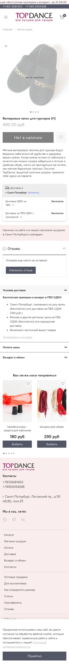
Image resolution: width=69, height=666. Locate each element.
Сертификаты (13, 602)
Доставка (10, 554)
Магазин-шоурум (15, 541)
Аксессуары (24, 29)
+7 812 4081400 (13, 6)
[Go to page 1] (3, 453)
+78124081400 (13, 482)
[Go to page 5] (13, 453)
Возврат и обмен (15, 560)
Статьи (8, 596)
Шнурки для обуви (52, 426)
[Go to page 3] (8, 453)
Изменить (33, 192)
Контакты (10, 567)
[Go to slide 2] (33, 112)
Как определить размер (19, 590)
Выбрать (17, 444)
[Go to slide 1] (30, 112)
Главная (7, 29)
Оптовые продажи (16, 577)
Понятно (35, 656)
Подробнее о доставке (17, 337)
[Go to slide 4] (38, 112)
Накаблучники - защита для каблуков (17, 428)
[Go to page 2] (6, 453)
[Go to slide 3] (35, 112)
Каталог (9, 535)
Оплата (8, 547)
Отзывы (9, 609)
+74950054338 (14, 487)
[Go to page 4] (11, 453)
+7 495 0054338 (35, 6)
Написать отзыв (20, 270)
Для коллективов (15, 583)
